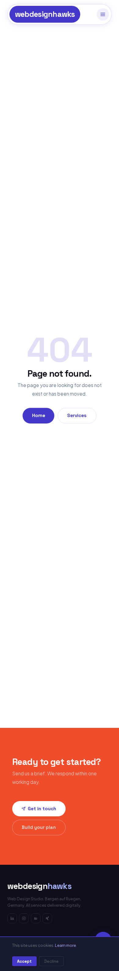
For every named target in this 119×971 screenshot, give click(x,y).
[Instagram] (24, 918)
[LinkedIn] (12, 918)
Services (77, 415)
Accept (24, 961)
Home (38, 415)
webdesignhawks (45, 14)
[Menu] (103, 14)
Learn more (65, 945)
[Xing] (47, 918)
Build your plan (39, 827)
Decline (51, 961)
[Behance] (36, 918)
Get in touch (42, 808)
